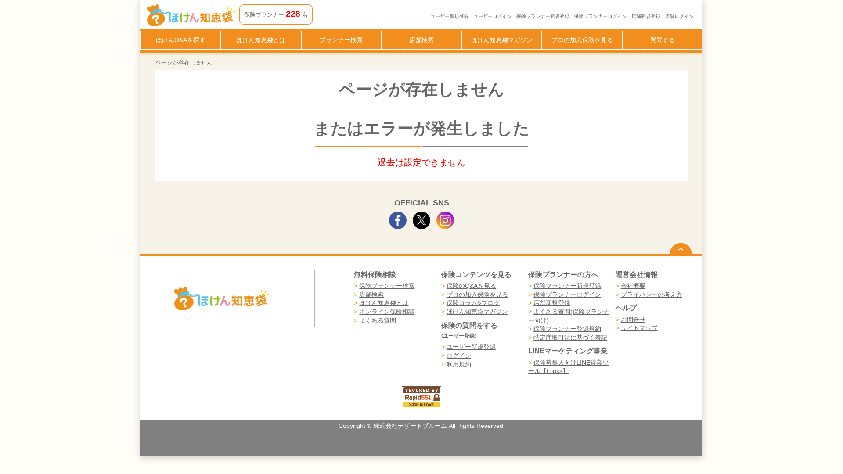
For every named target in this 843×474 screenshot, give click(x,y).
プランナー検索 (341, 39)
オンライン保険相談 (386, 311)
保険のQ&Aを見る (471, 285)
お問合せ (633, 319)
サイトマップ (639, 327)
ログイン (459, 355)
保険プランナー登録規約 (567, 328)
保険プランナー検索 (386, 285)
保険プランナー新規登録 (542, 16)
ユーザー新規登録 (449, 16)
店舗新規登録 (645, 16)
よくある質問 (377, 320)
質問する (662, 39)
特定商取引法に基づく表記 (570, 337)
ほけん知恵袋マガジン (502, 39)
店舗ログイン (679, 16)
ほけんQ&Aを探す (180, 39)
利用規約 (459, 364)
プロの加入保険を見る (582, 39)
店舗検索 (421, 39)
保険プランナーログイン (600, 16)
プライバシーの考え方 (651, 294)
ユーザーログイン (492, 16)
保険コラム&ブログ (473, 302)
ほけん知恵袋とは (260, 39)
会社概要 (633, 285)
